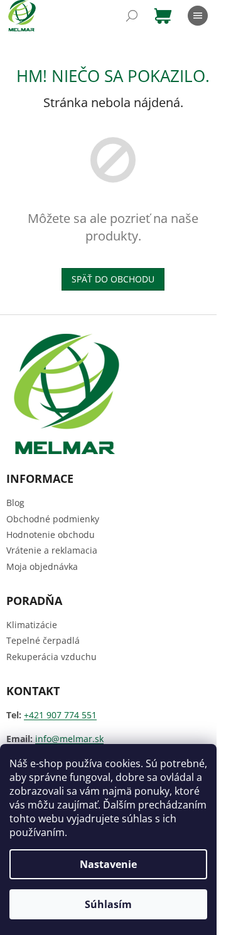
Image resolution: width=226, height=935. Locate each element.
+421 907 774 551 (60, 715)
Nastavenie (108, 864)
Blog (15, 503)
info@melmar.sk (69, 739)
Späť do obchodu (113, 279)
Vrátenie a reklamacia (51, 550)
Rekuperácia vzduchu (51, 657)
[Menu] (197, 15)
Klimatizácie (31, 625)
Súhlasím (108, 904)
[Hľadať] (131, 15)
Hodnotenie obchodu (50, 534)
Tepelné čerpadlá (43, 640)
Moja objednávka (42, 566)
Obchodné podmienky (52, 519)
